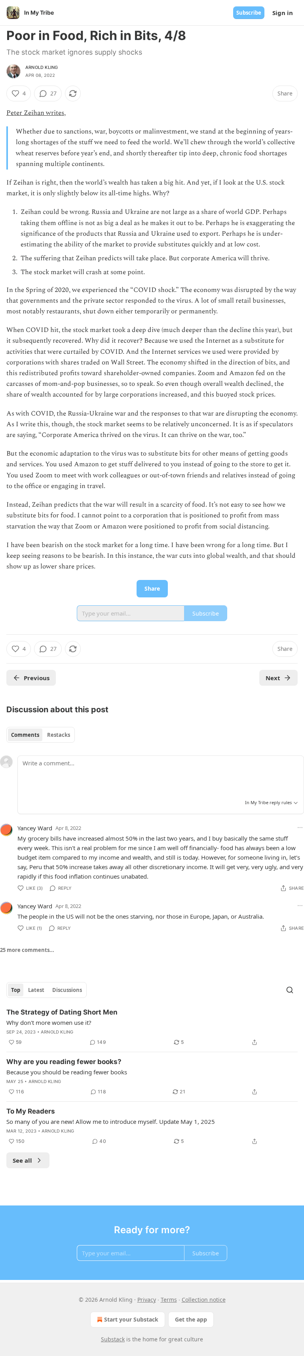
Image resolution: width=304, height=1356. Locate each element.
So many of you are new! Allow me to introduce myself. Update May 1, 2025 (110, 1121)
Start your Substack (131, 1319)
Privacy (146, 1299)
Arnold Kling (41, 67)
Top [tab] (15, 990)
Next (273, 678)
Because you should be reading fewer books (66, 1072)
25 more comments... (27, 950)
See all (22, 1160)
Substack (113, 1339)
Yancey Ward (34, 828)
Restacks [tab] (58, 734)
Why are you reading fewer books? (64, 1062)
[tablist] (40, 735)
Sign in (282, 13)
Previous (36, 678)
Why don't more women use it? (48, 1022)
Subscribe (248, 12)
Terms (169, 1299)
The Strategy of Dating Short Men (62, 1012)
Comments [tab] (25, 734)
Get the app (191, 1319)
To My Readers (30, 1111)
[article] (152, 1027)
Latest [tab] (36, 990)
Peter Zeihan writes (35, 113)
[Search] (290, 990)
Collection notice (204, 1299)
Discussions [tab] (67, 990)
